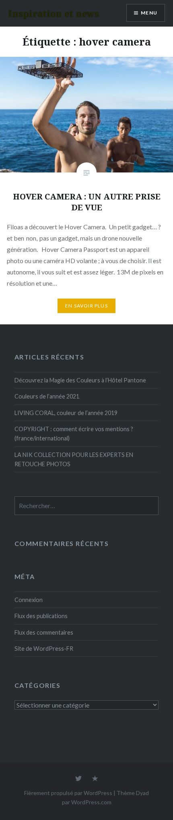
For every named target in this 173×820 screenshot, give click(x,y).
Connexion (28, 599)
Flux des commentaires (43, 632)
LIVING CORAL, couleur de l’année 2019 (65, 412)
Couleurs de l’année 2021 (46, 396)
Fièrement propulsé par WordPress (68, 792)
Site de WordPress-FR (43, 648)
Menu (149, 13)
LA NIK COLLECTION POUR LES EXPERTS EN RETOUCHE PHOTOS (73, 459)
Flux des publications (41, 615)
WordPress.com (91, 802)
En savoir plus (86, 306)
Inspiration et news (53, 13)
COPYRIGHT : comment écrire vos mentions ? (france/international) (73, 434)
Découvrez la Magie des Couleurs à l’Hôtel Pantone (80, 380)
